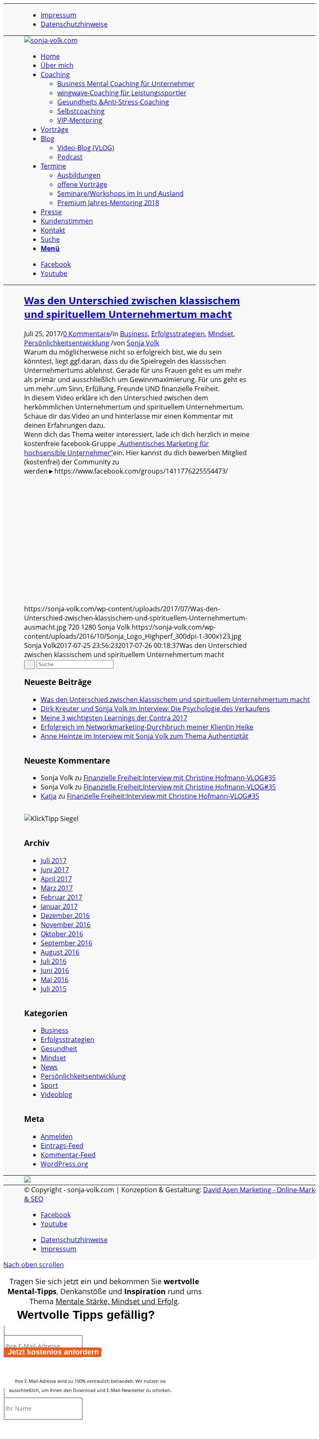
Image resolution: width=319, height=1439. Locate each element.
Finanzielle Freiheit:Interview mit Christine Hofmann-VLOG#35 (179, 777)
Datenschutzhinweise (74, 24)
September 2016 (66, 943)
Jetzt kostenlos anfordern (53, 1352)
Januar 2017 (59, 906)
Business (134, 333)
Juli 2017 (53, 860)
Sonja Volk (143, 342)
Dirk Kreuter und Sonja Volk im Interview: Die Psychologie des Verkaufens (155, 708)
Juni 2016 (55, 970)
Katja (48, 796)
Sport (49, 1085)
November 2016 (66, 924)
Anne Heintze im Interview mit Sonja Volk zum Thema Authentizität (144, 736)
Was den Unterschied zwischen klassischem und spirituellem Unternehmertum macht (132, 307)
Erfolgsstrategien (178, 333)
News (49, 1067)
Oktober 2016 (62, 933)
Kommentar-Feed (68, 1154)
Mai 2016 (55, 979)
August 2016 (60, 952)
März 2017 (57, 888)
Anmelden (57, 1136)
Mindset (220, 333)
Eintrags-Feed (62, 1145)
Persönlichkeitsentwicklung (66, 342)
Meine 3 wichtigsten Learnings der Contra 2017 (114, 717)
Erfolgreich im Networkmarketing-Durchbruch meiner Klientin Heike (147, 727)
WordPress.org (64, 1164)
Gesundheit (59, 1048)
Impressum (58, 15)
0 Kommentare (86, 333)
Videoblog (56, 1094)
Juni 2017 (55, 869)
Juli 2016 (53, 961)
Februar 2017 (61, 897)
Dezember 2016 (65, 915)
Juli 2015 (53, 988)
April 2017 (56, 878)
